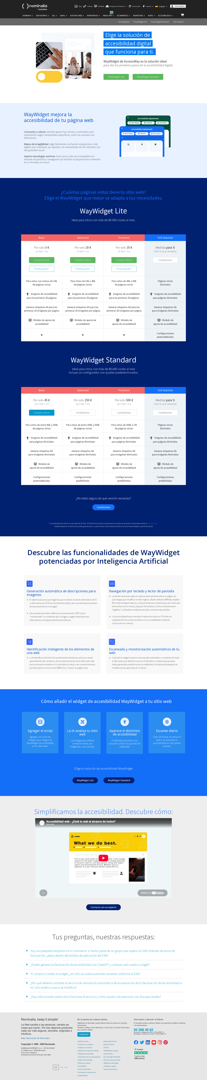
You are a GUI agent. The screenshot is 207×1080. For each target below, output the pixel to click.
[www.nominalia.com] (34, 6)
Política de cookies (84, 1063)
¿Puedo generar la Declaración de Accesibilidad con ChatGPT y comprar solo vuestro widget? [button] (90, 965)
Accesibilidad (164, 16)
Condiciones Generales (86, 1053)
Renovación (136, 6)
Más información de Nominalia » (36, 1038)
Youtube (154, 1042)
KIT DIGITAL (82, 1066)
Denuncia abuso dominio (112, 1060)
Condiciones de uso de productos (89, 1057)
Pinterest (165, 1042)
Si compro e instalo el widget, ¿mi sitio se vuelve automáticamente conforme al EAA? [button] (85, 974)
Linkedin (148, 1042)
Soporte (149, 6)
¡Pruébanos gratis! (110, 1066)
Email (63, 16)
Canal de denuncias (110, 1069)
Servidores (41, 16)
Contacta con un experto (103, 907)
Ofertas (90, 6)
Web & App (107, 16)
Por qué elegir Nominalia (112, 1057)
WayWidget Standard (160, 21)
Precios (106, 1047)
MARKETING (138, 16)
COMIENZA (84, 1034)
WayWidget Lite (140, 21)
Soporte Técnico (109, 1044)
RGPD (150, 16)
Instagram (159, 1042)
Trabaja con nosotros (85, 1047)
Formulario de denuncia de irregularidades (87, 1073)
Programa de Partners (117, 6)
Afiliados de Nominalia (111, 1063)
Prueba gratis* (41, 268)
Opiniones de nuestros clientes (88, 1050)
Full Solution (178, 21)
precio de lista (152, 523)
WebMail (101, 6)
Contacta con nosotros (85, 1044)
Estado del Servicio (110, 1041)
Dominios (27, 16)
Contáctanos (165, 260)
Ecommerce (123, 16)
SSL (54, 16)
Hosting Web (76, 16)
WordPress (92, 16)
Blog (80, 6)
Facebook (136, 1042)
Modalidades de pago (111, 1050)
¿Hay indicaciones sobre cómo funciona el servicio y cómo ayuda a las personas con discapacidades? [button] (95, 997)
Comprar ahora (42, 260)
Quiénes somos (83, 1041)
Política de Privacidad (85, 1060)
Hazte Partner (108, 1053)
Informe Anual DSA (84, 1069)
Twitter (142, 1042)
